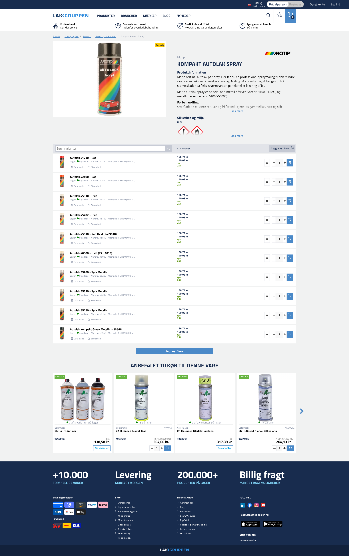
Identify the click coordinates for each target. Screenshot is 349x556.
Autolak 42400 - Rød (83, 177)
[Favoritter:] (279, 16)
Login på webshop (127, 507)
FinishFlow (185, 533)
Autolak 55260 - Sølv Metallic (89, 272)
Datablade (79, 167)
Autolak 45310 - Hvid (83, 196)
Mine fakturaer (125, 520)
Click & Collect (125, 529)
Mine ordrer (124, 515)
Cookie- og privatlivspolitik (193, 524)
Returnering (124, 533)
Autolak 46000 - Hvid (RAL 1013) (91, 253)
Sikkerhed (96, 167)
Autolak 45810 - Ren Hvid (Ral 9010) (93, 234)
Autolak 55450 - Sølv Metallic (89, 310)
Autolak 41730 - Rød (83, 158)
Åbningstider (186, 502)
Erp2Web (184, 520)
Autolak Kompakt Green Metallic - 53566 (96, 329)
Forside (56, 36)
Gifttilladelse (124, 524)
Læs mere (237, 111)
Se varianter (102, 448)
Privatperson (278, 4)
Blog (167, 15)
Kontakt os (185, 511)
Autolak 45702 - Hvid (83, 215)
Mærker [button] (150, 15)
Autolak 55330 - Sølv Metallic (89, 291)
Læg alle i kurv (280, 148)
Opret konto (318, 4)
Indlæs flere (174, 351)
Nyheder (183, 15)
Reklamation (124, 537)
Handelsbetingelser (128, 511)
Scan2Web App (187, 515)
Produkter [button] (106, 15)
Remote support (188, 529)
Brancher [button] (129, 15)
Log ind (335, 4)
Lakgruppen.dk (247, 539)
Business (295, 4)
